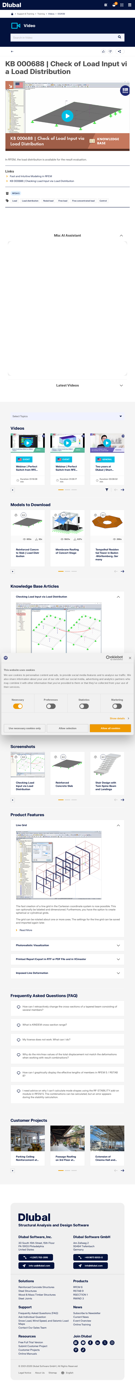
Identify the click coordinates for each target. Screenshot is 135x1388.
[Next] (122, 490)
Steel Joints (25, 1298)
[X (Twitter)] (105, 1342)
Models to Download (31, 505)
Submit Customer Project (32, 1346)
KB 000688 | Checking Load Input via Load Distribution (42, 181)
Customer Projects (29, 1120)
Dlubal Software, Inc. (35, 1237)
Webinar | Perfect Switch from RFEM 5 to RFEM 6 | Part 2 (27, 468)
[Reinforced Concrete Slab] (67, 764)
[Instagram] (112, 1342)
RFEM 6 (77, 1287)
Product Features (27, 815)
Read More (26, 930)
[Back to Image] (23, 515)
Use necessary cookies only (25, 728)
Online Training (82, 1324)
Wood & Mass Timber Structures (37, 1294)
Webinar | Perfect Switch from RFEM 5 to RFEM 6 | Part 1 (67, 468)
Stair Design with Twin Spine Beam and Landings (105, 786)
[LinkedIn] (97, 1342)
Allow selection (67, 728)
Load (14, 201)
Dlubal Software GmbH (91, 1237)
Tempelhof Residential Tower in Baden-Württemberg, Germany (107, 554)
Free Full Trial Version (30, 1342)
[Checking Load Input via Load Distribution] (28, 764)
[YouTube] (83, 1342)
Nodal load (48, 201)
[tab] (61, 489)
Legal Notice (24, 1373)
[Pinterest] (76, 1350)
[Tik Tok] (83, 1350)
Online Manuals (27, 1353)
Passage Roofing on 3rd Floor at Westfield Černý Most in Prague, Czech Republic (66, 1158)
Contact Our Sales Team (32, 1327)
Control (103, 201)
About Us (40, 1373)
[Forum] (76, 1342)
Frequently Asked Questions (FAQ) (44, 996)
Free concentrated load (83, 201)
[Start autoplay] (13, 490)
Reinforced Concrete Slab (64, 784)
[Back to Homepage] (12, 5)
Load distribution (30, 201)
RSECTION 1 (80, 1294)
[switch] (51, 706)
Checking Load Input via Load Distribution (25, 786)
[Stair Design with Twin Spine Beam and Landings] (107, 764)
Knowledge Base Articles (35, 586)
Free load (62, 201)
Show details (117, 718)
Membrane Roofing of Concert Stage (67, 551)
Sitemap (53, 1373)
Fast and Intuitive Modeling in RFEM (31, 176)
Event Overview (82, 1320)
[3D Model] (16, 515)
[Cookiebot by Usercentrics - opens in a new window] (108, 657)
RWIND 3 (78, 1298)
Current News (81, 1317)
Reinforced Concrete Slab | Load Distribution (27, 553)
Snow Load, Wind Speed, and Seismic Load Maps (43, 1322)
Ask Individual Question (32, 1317)
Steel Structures (27, 1291)
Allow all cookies (110, 728)
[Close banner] (130, 658)
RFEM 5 (15, 193)
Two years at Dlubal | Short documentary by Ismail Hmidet (105, 468)
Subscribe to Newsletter (86, 1313)
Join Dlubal (82, 1336)
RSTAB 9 (78, 1291)
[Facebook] (90, 1342)
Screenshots (23, 746)
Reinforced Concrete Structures (36, 1287)
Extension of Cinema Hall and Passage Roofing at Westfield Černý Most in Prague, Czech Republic (107, 1158)
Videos (51, 14)
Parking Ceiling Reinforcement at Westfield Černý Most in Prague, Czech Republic (26, 1158)
